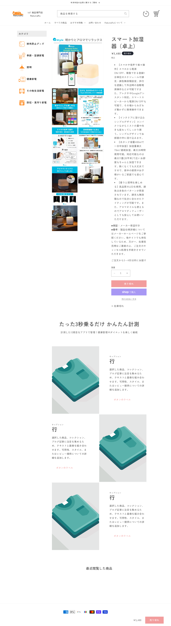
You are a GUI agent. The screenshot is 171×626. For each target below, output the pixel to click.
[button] (78, 23)
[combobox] (93, 13)
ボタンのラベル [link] (122, 399)
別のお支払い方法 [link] (129, 299)
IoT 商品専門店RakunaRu (35, 14)
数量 (113, 267)
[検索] (125, 13)
